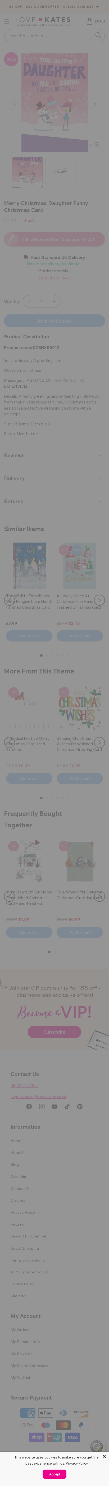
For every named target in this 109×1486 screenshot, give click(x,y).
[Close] (104, 1456)
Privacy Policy (77, 1463)
